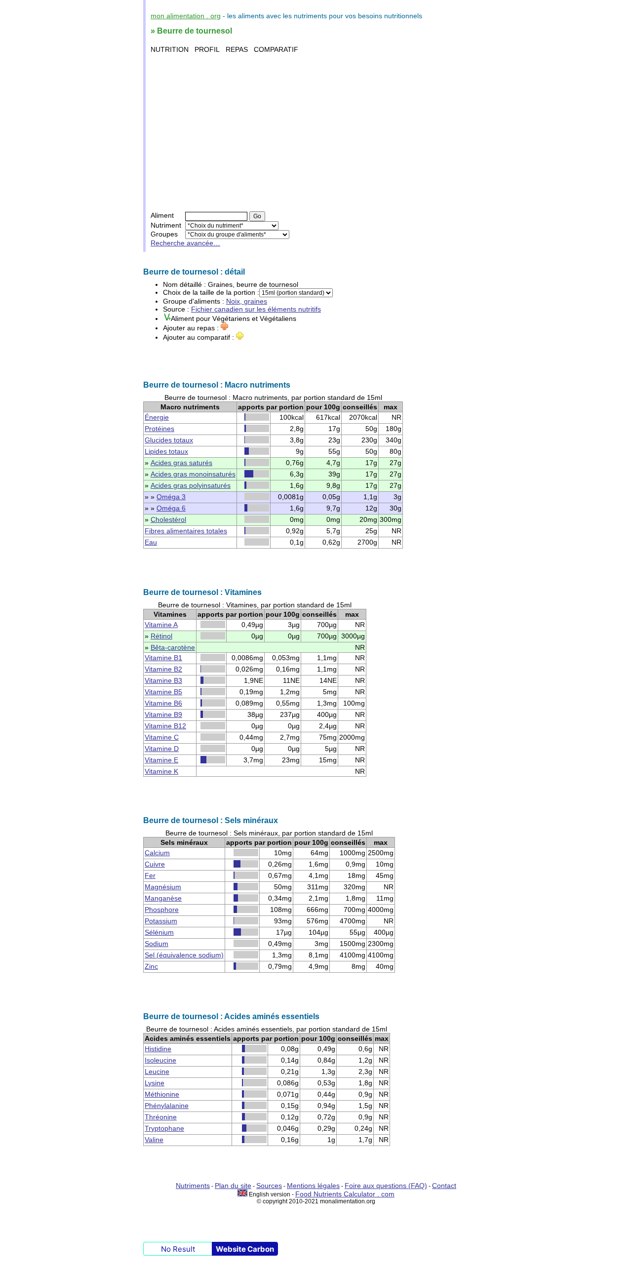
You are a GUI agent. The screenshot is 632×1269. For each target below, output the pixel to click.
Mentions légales (313, 1186)
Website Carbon (245, 1249)
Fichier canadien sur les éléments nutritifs (256, 309)
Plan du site (233, 1186)
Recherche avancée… (185, 243)
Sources (269, 1186)
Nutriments (193, 1186)
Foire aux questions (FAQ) (386, 1186)
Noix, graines (246, 301)
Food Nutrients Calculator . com (345, 1194)
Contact (444, 1186)
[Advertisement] (317, 132)
